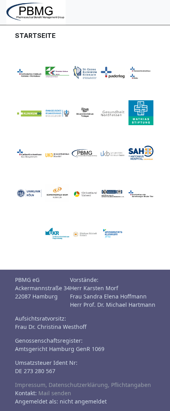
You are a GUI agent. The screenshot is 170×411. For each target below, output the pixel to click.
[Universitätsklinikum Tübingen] (85, 112)
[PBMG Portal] (36, 12)
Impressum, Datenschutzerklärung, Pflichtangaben (83, 384)
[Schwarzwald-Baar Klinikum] (57, 192)
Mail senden (54, 393)
